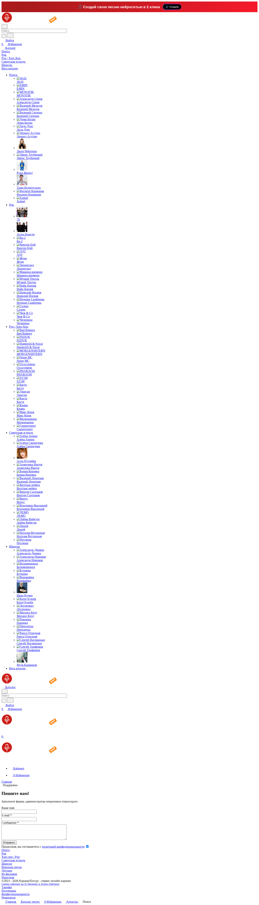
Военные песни (12, 867)
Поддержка (9, 890)
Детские (7, 870)
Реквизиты (9, 897)
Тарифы (7, 887)
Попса (6, 850)
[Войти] (3, 732)
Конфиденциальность (16, 894)
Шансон (7, 863)
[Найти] (10, 35)
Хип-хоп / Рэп (11, 856)
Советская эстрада (13, 860)
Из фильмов (9, 874)
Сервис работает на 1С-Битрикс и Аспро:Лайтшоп (30, 884)
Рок (4, 853)
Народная (8, 877)
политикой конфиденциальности (63, 846)
